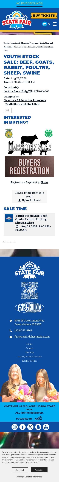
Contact (29, 348)
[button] (54, 24)
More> (44, 182)
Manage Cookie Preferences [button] (29, 476)
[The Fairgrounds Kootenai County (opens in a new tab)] (29, 308)
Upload (26, 200)
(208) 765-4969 (23, 330)
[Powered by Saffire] (38, 418)
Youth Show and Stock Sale (22, 104)
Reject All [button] (20, 470)
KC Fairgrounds (29, 3)
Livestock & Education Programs (24, 43)
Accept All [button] (39, 470)
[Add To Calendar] (17, 226)
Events (6, 43)
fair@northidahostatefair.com (32, 336)
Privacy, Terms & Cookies (29, 356)
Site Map (29, 352)
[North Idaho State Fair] (16, 20)
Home (29, 344)
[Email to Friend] (7, 110)
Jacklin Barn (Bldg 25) (18, 91)
